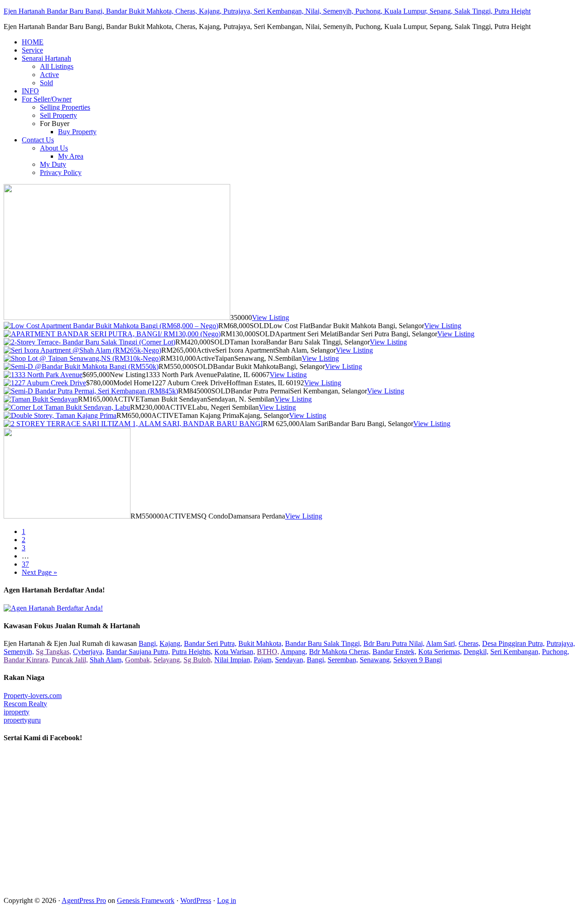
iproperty (16, 712)
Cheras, (469, 643)
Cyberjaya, (88, 651)
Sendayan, (290, 660)
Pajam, (263, 660)
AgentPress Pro (84, 900)
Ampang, (293, 651)
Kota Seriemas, (440, 651)
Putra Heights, (192, 651)
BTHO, (268, 651)
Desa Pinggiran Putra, (513, 643)
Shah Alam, (106, 660)
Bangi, (148, 643)
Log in (226, 900)
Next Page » (39, 572)
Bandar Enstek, (394, 651)
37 (25, 564)
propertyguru (22, 720)
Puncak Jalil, (70, 660)
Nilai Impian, (233, 660)
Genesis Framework (145, 900)
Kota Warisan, (234, 651)
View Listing (270, 317)
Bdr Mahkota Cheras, (340, 651)
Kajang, (171, 643)
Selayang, (168, 660)
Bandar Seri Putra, (210, 643)
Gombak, (138, 660)
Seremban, (343, 660)
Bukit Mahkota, (260, 643)
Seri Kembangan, (515, 651)
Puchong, (555, 651)
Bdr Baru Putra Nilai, (394, 643)
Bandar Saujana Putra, (138, 651)
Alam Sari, (441, 643)
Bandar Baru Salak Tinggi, (323, 643)
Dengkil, (476, 651)
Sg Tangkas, (53, 651)
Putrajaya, (560, 643)
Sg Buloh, (198, 660)
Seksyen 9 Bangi (417, 660)
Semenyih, (19, 651)
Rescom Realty (25, 704)
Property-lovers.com (33, 695)
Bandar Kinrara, (27, 660)
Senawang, (376, 660)
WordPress (195, 900)
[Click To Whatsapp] (53, 608)
